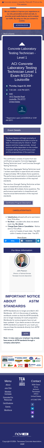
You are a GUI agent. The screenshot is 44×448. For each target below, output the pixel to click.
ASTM (26, 334)
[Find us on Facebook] (32, 404)
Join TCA (8, 388)
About (8, 384)
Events (8, 406)
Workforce (8, 410)
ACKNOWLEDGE (22, 25)
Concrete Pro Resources (8, 398)
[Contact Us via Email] (32, 416)
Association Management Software (22, 436)
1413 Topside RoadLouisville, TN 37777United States (17, 99)
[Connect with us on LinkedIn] (32, 408)
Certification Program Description (18, 203)
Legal (22, 444)
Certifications (8, 403)
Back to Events (8, 34)
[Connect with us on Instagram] (32, 412)
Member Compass (8, 392)
